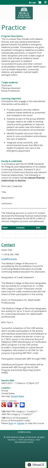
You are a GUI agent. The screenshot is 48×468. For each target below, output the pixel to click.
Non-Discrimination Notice (28, 440)
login (10, 423)
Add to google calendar (4, 405)
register (21, 423)
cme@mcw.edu (24, 432)
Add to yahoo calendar (10, 405)
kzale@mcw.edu (9, 258)
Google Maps (17, 396)
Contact (8, 244)
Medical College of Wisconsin (23, 437)
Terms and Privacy (26, 439)
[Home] (24, 12)
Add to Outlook (22, 405)
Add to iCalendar (16, 404)
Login (33, 2)
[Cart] (39, 4)
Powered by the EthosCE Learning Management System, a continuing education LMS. (36, 465)
